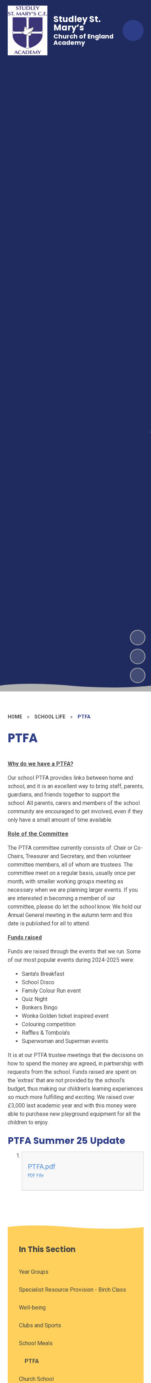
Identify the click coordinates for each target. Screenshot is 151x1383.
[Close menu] (133, 30)
